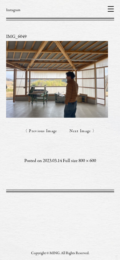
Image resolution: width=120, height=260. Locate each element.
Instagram (13, 10)
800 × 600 (87, 161)
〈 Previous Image (40, 131)
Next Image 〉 (83, 131)
